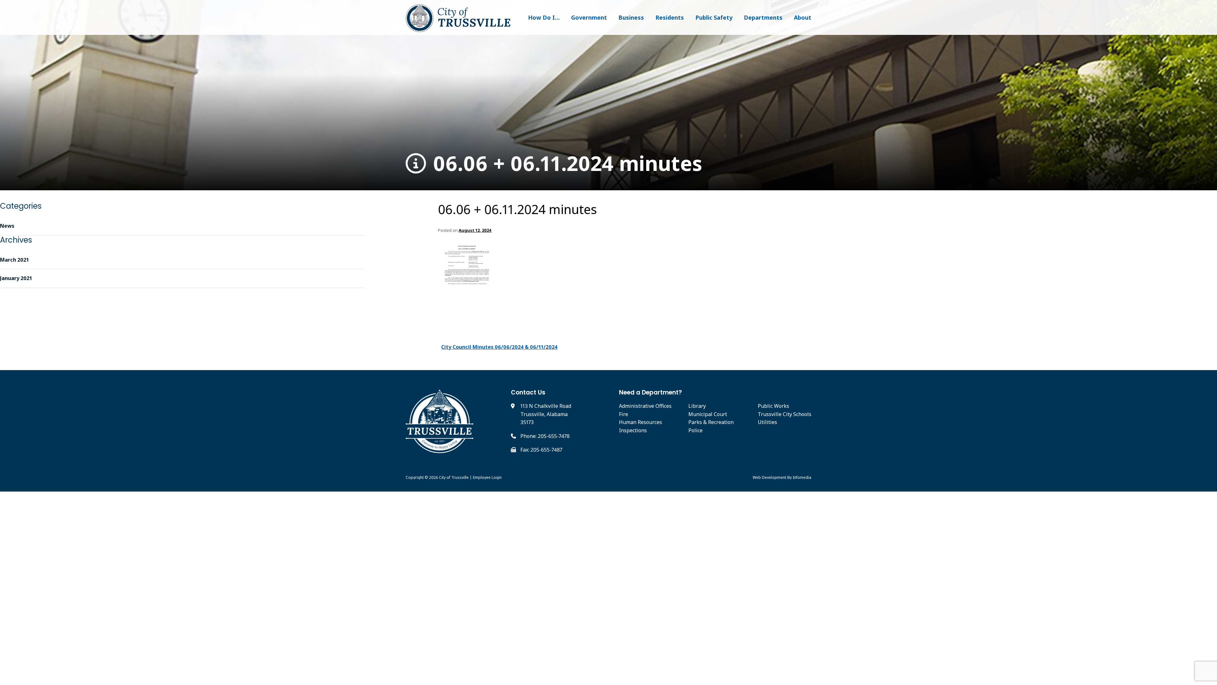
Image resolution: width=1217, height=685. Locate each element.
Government (589, 17)
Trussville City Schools (784, 414)
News (7, 225)
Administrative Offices (645, 405)
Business (631, 17)
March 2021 (14, 259)
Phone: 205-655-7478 (545, 436)
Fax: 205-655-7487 (541, 449)
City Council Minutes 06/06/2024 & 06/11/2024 (499, 346)
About (802, 17)
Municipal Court (707, 414)
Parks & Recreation (711, 422)
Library (697, 405)
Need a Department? (650, 392)
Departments (763, 17)
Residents (669, 17)
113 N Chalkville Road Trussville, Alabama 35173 (545, 414)
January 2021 (16, 278)
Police (695, 430)
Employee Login (487, 477)
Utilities (767, 422)
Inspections (633, 430)
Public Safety (713, 17)
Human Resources (640, 422)
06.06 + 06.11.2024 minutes (565, 163)
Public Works (773, 405)
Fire (623, 414)
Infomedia (802, 477)
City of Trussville (454, 477)
